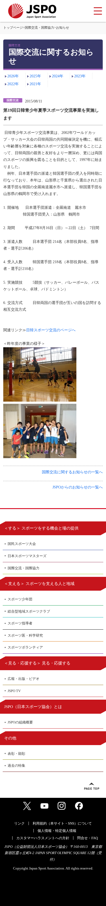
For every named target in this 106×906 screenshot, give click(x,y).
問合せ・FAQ (87, 838)
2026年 (13, 76)
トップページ (13, 27)
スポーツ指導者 (20, 623)
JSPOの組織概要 (20, 722)
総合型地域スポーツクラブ (29, 611)
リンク (19, 823)
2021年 (35, 84)
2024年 (57, 76)
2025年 (35, 76)
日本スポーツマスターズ (27, 556)
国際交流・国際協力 (39, 27)
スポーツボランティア (25, 647)
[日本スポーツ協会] (32, 11)
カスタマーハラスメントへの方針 (42, 838)
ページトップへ (91, 786)
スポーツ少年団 (20, 599)
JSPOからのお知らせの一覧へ (77, 487)
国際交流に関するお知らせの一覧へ (72, 472)
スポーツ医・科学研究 (25, 635)
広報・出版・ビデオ (23, 679)
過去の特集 (16, 765)
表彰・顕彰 (16, 754)
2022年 (13, 84)
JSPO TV (14, 691)
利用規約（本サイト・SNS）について (62, 823)
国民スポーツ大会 (22, 544)
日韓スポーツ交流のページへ (51, 330)
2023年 (80, 76)
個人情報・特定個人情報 (57, 830)
